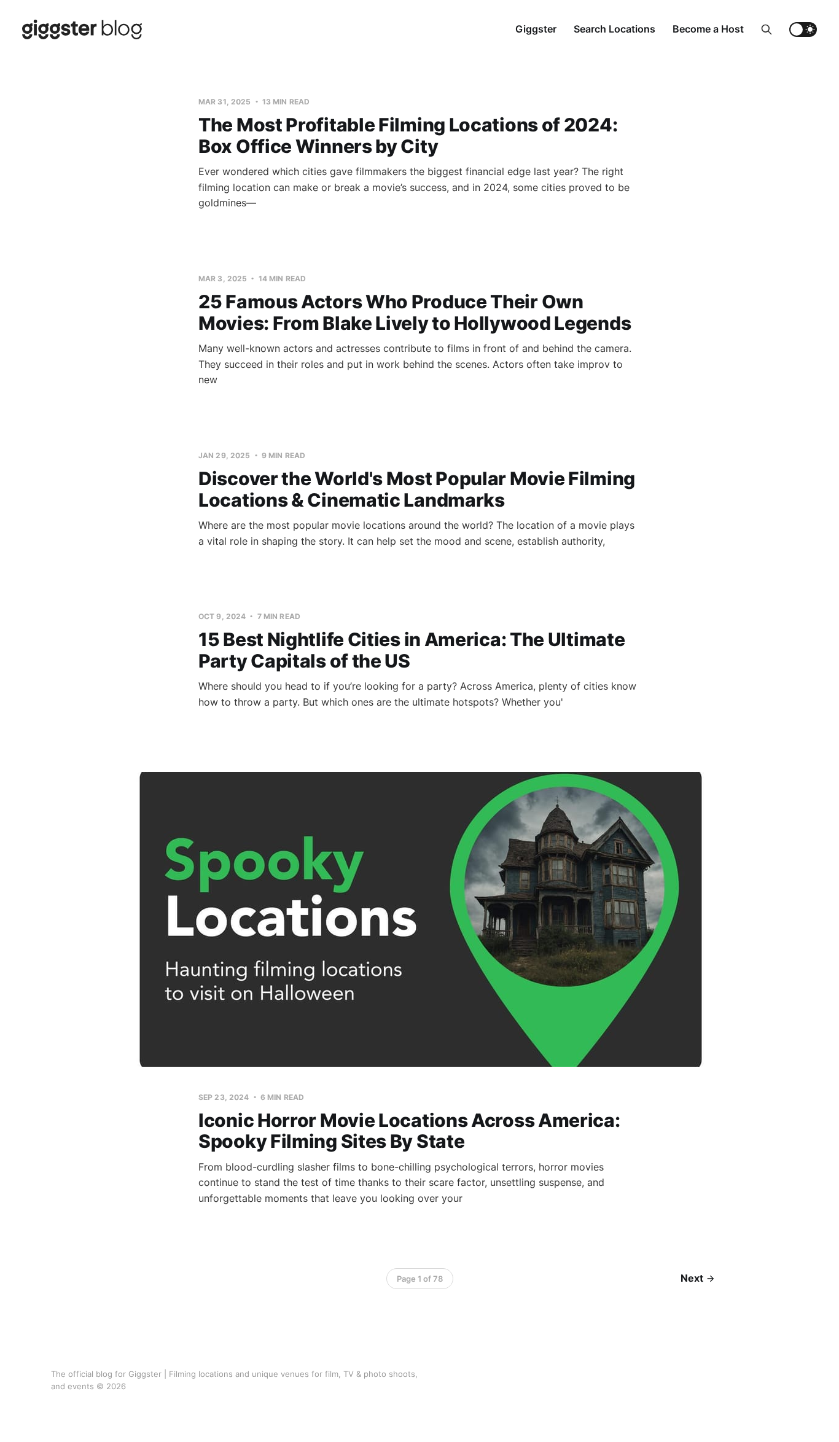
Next (692, 1278)
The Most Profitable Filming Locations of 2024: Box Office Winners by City (407, 135)
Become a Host (708, 29)
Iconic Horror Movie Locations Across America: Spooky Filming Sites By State (409, 1131)
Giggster (535, 29)
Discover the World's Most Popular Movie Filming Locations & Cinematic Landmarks (416, 489)
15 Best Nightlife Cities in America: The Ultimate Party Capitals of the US (411, 650)
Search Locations (614, 29)
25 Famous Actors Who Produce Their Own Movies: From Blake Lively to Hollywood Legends (414, 312)
